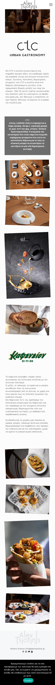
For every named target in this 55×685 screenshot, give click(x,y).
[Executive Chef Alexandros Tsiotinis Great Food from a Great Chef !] (28, 4)
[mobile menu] (50, 4)
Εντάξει (28, 680)
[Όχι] (51, 672)
